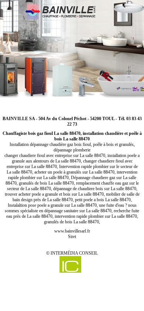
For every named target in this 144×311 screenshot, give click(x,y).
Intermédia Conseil (74, 253)
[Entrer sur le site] (72, 54)
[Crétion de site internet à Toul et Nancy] (70, 264)
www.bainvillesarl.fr (72, 231)
